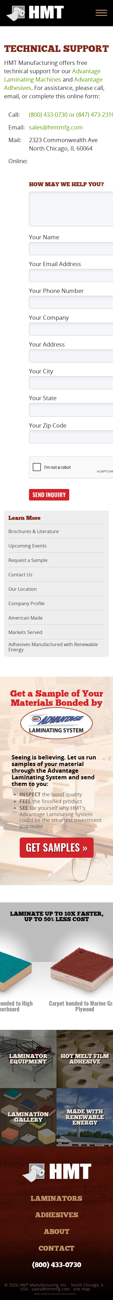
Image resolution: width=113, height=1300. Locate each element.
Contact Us (20, 574)
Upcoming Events (27, 546)
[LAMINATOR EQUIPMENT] (28, 1086)
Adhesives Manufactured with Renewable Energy (53, 647)
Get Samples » (57, 849)
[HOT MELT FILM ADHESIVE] (85, 1086)
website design (40, 1294)
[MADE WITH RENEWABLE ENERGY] (85, 1144)
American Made (25, 618)
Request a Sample (28, 560)
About (57, 1231)
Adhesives (56, 1215)
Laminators (56, 1198)
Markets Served (25, 632)
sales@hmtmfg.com (56, 127)
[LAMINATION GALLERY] (28, 1144)
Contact (56, 1248)
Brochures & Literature (33, 531)
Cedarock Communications (63, 1294)
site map (81, 1289)
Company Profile (26, 603)
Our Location (22, 589)
